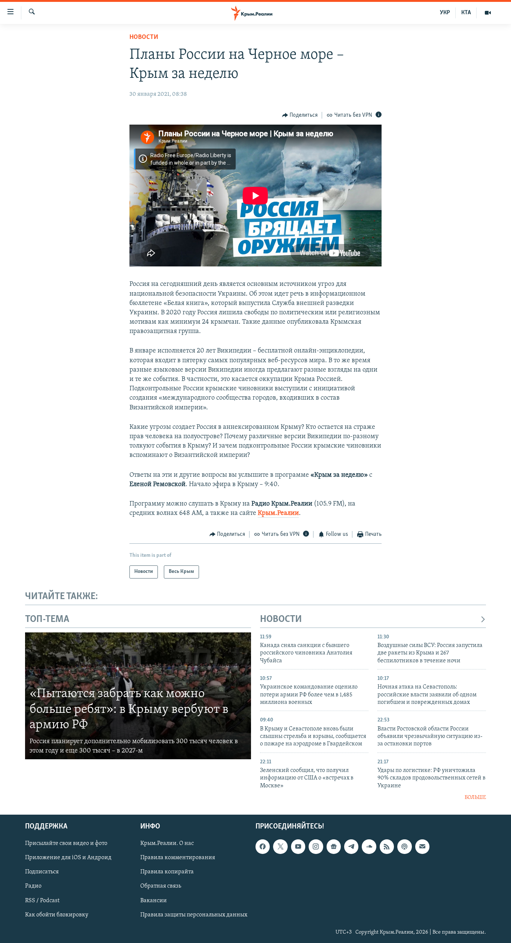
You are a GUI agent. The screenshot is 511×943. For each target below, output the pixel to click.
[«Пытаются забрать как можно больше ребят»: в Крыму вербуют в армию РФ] (138, 696)
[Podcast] (404, 846)
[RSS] (387, 846)
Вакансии (153, 900)
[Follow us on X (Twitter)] (280, 846)
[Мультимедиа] (488, 12)
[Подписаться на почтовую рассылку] (422, 846)
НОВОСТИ (281, 619)
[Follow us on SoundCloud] (369, 846)
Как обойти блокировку (56, 915)
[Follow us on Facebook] (263, 846)
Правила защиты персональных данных (193, 915)
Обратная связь (160, 886)
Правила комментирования (177, 858)
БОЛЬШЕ (475, 797)
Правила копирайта (167, 872)
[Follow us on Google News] (334, 846)
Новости (143, 37)
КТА (466, 13)
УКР (445, 13)
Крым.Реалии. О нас (167, 843)
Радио (33, 886)
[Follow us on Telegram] (351, 846)
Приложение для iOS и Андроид (68, 858)
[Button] (300, 115)
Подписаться (42, 872)
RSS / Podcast (42, 900)
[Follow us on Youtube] (298, 846)
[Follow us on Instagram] (316, 846)
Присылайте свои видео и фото (66, 843)
